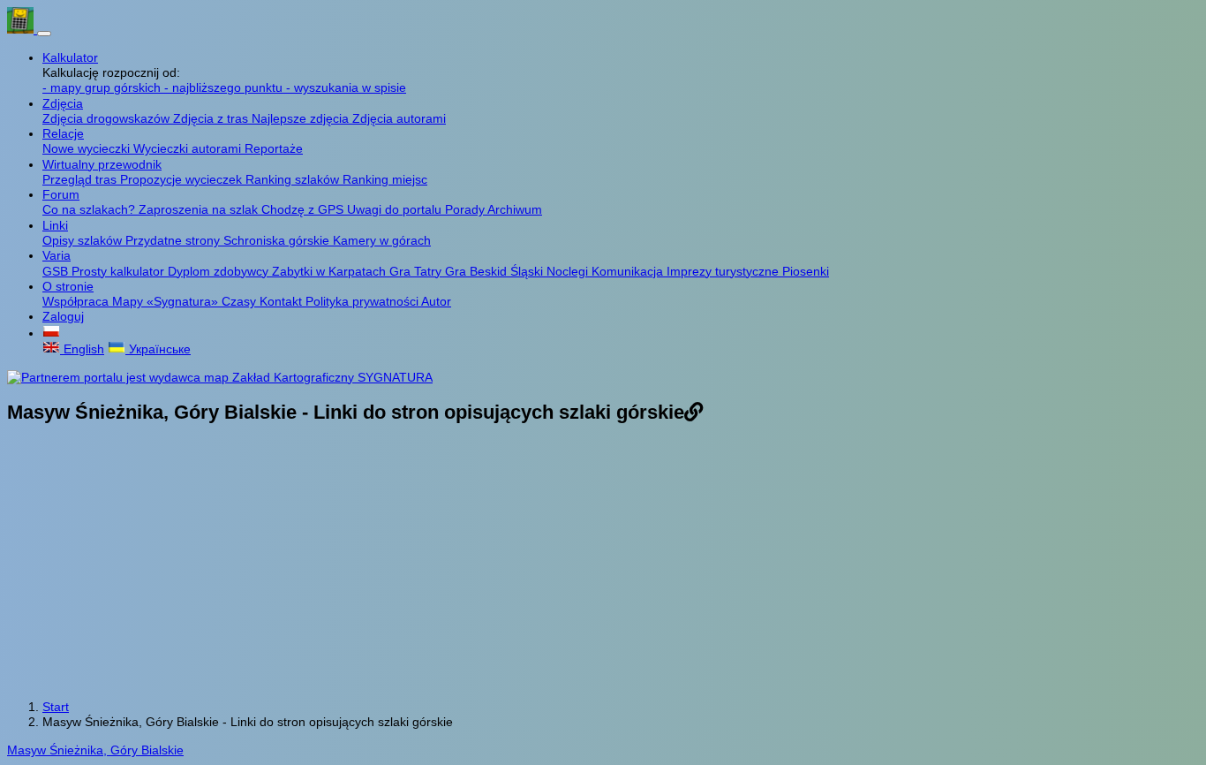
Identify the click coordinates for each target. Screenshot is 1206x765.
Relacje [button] (63, 133)
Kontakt (282, 301)
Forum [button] (60, 194)
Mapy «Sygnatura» (167, 301)
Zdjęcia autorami (399, 118)
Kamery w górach (382, 240)
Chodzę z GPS (304, 209)
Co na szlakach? (90, 209)
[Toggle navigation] (44, 33)
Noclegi (569, 271)
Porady (466, 209)
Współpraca (77, 301)
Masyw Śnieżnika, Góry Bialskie (95, 750)
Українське (158, 349)
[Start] (22, 29)
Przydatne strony (174, 240)
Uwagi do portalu (396, 209)
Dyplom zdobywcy (220, 271)
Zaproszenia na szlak (200, 209)
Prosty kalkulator (120, 271)
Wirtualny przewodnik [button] (102, 164)
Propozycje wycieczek (182, 179)
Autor (436, 301)
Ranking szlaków (294, 179)
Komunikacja (629, 271)
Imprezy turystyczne (724, 271)
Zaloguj (63, 316)
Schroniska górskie (278, 240)
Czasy (241, 301)
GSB (57, 271)
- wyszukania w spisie (346, 87)
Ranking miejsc (385, 179)
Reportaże (274, 148)
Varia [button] (56, 255)
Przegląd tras (81, 179)
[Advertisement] (603, 563)
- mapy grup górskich (103, 87)
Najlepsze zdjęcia (302, 118)
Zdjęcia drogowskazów (107, 118)
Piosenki (805, 271)
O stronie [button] (68, 286)
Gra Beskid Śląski (495, 271)
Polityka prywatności (363, 301)
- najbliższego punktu (225, 87)
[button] (51, 333)
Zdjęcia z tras (212, 118)
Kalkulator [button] (70, 57)
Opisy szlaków (83, 240)
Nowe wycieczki (87, 148)
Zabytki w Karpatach (330, 271)
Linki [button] (55, 225)
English (82, 349)
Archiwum (514, 209)
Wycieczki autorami (189, 148)
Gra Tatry (417, 271)
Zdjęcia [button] (62, 103)
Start (55, 707)
